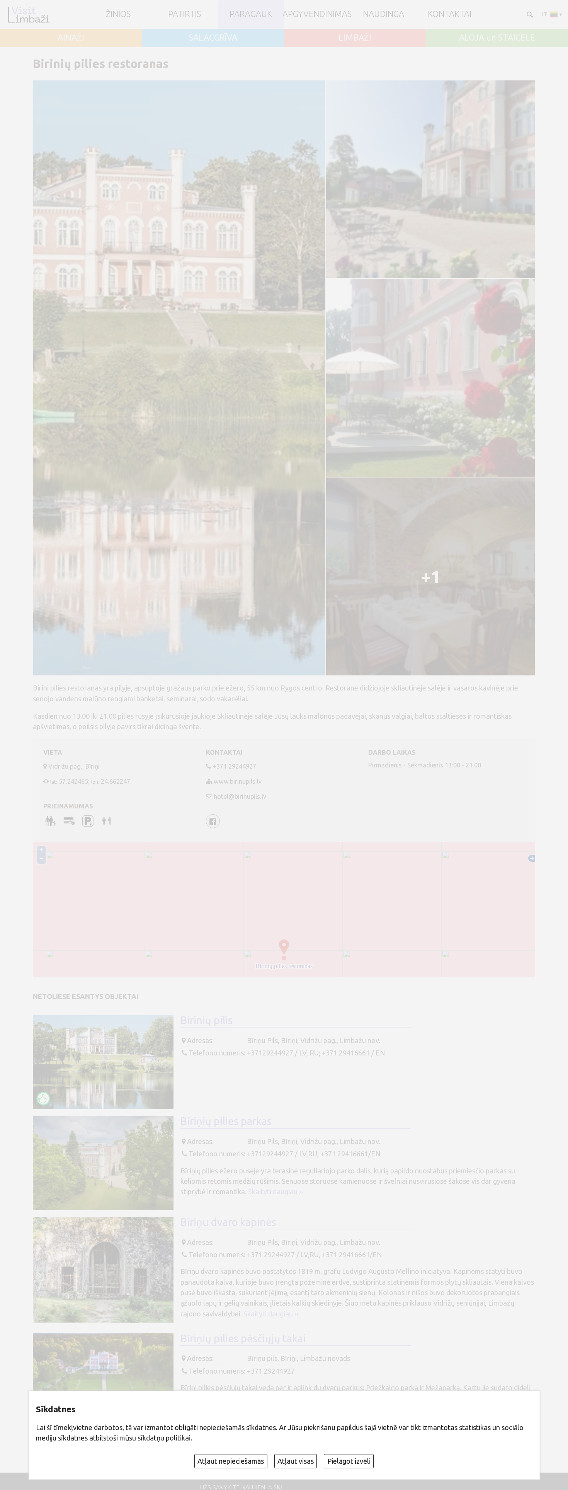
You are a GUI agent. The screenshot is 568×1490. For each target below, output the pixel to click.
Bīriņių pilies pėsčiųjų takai (243, 1338)
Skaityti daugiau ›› (275, 1191)
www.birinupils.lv (238, 781)
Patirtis (184, 14)
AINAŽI (71, 38)
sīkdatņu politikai (164, 1438)
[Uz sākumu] (28, 14)
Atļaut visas (295, 1461)
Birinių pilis (206, 1020)
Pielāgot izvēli (349, 1461)
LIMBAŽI (354, 38)
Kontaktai (449, 14)
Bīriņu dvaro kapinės (228, 1222)
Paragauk (251, 14)
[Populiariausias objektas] (43, 1098)
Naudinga (383, 14)
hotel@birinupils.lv (240, 796)
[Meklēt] (529, 14)
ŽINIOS (118, 14)
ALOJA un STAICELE (497, 38)
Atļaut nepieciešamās (230, 1461)
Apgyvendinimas (317, 14)
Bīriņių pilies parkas (226, 1121)
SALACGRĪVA (213, 38)
